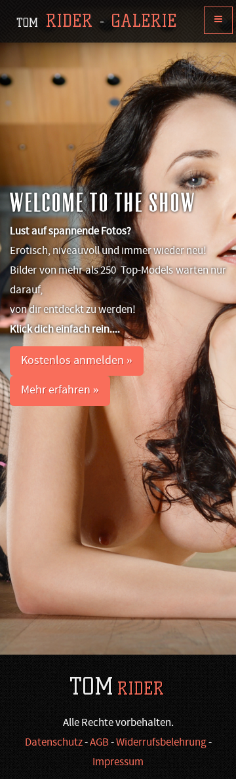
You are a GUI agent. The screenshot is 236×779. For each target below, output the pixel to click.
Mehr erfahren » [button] (60, 390)
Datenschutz (54, 743)
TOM (116, 686)
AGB (99, 743)
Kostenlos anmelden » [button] (76, 361)
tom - (96, 21)
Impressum (118, 763)
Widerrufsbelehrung (161, 743)
